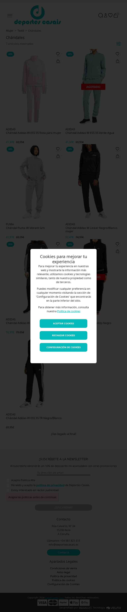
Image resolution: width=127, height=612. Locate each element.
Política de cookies (68, 311)
